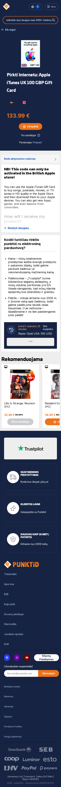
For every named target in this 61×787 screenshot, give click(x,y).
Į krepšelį (32, 126)
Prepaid (37, 142)
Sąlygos (8, 716)
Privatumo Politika (13, 726)
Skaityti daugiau (18, 228)
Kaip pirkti (9, 604)
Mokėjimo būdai (12, 686)
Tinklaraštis (10, 574)
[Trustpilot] (30, 341)
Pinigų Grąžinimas (13, 736)
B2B (6, 594)
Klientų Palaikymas (46, 657)
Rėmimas (8, 696)
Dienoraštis (10, 624)
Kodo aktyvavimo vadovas (20, 158)
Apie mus (9, 584)
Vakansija (8, 706)
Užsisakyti (48, 673)
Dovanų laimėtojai (14, 614)
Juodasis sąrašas (13, 634)
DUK (6, 644)
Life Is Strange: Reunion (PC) (19, 405)
